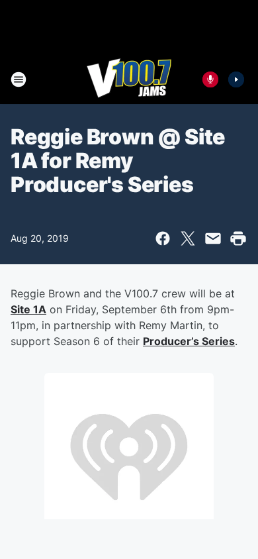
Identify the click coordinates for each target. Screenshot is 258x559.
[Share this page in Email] (213, 238)
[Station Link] (129, 79)
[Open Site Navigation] (18, 79)
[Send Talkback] (210, 79)
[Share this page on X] (188, 238)
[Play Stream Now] (236, 79)
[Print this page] (238, 238)
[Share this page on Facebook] (162, 238)
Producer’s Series (189, 341)
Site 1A (28, 309)
